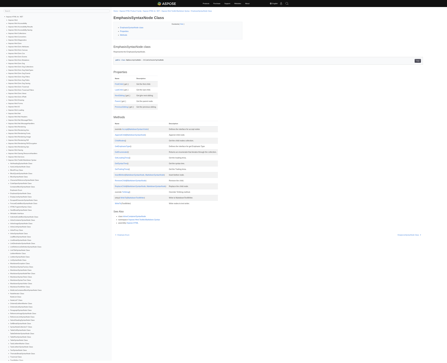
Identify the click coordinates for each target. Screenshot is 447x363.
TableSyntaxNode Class (19, 340)
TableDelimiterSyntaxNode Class (22, 333)
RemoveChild (120, 181)
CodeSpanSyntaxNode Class (21, 183)
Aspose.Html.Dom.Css (16, 53)
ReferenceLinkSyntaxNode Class (22, 317)
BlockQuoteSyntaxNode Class (21, 173)
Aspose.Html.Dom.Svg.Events (19, 73)
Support (227, 3)
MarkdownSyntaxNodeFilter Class (22, 273)
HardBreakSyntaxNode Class (21, 210)
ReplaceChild (120, 186)
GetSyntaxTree (121, 163)
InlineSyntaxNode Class (19, 233)
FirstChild (119, 84)
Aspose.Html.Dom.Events (17, 57)
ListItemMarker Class (18, 253)
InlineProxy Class (16, 230)
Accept (125, 129)
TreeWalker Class (16, 360)
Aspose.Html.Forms (15, 103)
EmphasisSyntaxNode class (131, 28)
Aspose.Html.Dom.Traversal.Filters (21, 90)
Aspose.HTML (132, 223)
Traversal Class (16, 357)
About (247, 3)
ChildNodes (120, 141)
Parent (117, 101)
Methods (123, 35)
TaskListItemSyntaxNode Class (21, 347)
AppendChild (120, 135)
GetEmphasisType (122, 146)
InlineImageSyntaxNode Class (21, 223)
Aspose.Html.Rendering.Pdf (18, 140)
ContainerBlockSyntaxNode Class (22, 187)
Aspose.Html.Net (14, 113)
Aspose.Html (13, 20)
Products (206, 3)
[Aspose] (166, 3)
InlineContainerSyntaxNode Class (22, 220)
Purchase (216, 3)
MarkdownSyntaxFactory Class (21, 267)
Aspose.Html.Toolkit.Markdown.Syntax (22, 160)
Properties (124, 31)
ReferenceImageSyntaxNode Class (23, 313)
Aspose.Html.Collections (17, 33)
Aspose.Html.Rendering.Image (19, 137)
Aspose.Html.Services (16, 157)
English (275, 3)
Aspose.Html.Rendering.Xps (18, 147)
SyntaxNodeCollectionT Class (21, 327)
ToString (125, 192)
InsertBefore (120, 175)
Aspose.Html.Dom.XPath (17, 97)
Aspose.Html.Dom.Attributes (18, 47)
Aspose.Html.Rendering (17, 127)
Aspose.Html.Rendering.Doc (18, 130)
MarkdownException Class (20, 263)
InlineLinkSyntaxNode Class (20, 227)
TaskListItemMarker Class (19, 343)
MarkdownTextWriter (135, 198)
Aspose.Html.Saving (15, 150)
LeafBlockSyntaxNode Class (20, 237)
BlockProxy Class (16, 170)
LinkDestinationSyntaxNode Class (22, 243)
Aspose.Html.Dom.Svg (16, 63)
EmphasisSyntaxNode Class (20, 193)
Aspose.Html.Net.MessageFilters (20, 120)
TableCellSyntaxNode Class (20, 330)
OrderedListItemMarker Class (21, 303)
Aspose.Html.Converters (17, 37)
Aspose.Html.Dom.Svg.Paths (18, 80)
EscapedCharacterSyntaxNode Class (23, 200)
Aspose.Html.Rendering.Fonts (19, 133)
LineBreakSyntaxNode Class (20, 240)
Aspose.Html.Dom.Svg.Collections (20, 67)
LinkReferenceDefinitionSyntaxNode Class (25, 247)
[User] (281, 3)
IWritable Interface (17, 213)
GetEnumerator (121, 152)
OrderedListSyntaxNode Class (21, 307)
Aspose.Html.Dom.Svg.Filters (19, 77)
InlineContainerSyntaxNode (134, 216)
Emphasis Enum (16, 190)
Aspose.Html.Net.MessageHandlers (21, 123)
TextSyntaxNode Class (18, 350)
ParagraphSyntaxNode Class (21, 310)
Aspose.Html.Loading (16, 110)
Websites (237, 3)
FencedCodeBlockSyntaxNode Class (23, 203)
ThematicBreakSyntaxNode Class (22, 353)
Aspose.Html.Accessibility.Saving (20, 30)
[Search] (287, 3)
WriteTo (123, 198)
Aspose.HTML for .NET (14, 17)
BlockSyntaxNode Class (19, 177)
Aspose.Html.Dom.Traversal (18, 87)
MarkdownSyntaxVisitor (138, 129)
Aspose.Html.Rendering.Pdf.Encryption (22, 143)
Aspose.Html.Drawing (16, 100)
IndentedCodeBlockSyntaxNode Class (24, 217)
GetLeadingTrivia (122, 158)
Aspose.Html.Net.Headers (17, 117)
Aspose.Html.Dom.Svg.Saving (19, 83)
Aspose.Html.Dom (15, 43)
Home (115, 11)
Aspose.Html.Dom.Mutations (18, 60)
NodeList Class (15, 297)
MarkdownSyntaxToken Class (21, 277)
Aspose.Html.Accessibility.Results (20, 27)
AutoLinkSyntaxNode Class (20, 167)
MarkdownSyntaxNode (135, 135)
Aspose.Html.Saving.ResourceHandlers (22, 153)
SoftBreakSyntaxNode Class (20, 323)
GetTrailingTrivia (122, 169)
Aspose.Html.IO (14, 107)
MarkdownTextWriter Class (20, 287)
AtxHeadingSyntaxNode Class (21, 163)
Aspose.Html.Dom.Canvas (18, 50)
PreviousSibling (121, 107)
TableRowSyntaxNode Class (20, 337)
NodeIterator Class (17, 293)
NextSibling (120, 96)
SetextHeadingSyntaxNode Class (22, 320)
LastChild (119, 90)
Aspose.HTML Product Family (130, 11)
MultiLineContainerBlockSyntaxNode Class (26, 290)
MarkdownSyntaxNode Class (20, 270)
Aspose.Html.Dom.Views (17, 93)
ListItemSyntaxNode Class (20, 257)
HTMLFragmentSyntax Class (21, 207)
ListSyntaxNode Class (18, 260)
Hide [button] (182, 24)
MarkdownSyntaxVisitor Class (21, 283)
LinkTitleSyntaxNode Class (20, 250)
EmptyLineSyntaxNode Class (21, 197)
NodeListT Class (16, 300)
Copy (417, 61)
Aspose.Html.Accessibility (17, 23)
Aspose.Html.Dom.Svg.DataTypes (20, 70)
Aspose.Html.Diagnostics (17, 40)
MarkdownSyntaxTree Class (20, 280)
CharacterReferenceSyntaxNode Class (24, 180)
